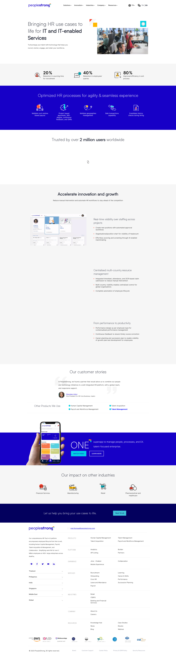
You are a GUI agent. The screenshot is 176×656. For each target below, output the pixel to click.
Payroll (93, 586)
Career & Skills (123, 576)
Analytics (94, 549)
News (93, 626)
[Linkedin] (53, 564)
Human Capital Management (101, 538)
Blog (92, 629)
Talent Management (119, 409)
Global (31, 600)
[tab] (46, 571)
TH (133, 5)
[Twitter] (42, 564)
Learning (121, 573)
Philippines (33, 577)
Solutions (66, 5)
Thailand (32, 571)
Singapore (32, 588)
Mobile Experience (97, 564)
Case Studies (123, 623)
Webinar (121, 629)
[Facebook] (37, 564)
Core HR (94, 579)
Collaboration (123, 561)
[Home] (40, 5)
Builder (120, 549)
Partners (121, 553)
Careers (93, 614)
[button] (96, 453)
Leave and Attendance (98, 582)
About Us (94, 611)
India (30, 583)
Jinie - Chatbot (96, 561)
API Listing (94, 553)
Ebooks (120, 626)
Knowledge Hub (96, 623)
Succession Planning (125, 582)
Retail (93, 594)
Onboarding (95, 576)
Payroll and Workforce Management (131, 541)
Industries (89, 5)
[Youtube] (48, 564)
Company (100, 5)
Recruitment (95, 573)
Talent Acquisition (97, 541)
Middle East (33, 594)
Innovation (78, 5)
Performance (122, 579)
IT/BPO (93, 597)
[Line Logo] (31, 564)
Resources (112, 5)
